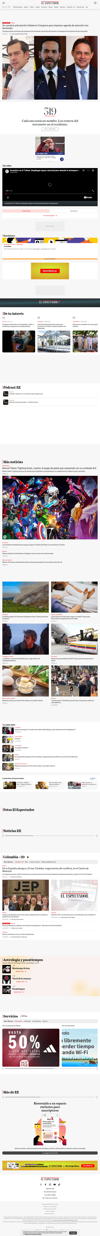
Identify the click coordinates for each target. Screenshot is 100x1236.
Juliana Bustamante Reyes (68, 917)
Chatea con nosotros (51, 1198)
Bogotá (4, 551)
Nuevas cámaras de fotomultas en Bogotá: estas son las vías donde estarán (27, 553)
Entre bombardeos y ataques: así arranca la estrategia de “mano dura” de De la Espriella (32, 926)
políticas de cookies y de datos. (33, 1234)
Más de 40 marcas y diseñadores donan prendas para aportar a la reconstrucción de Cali (32, 562)
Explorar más (20, 971)
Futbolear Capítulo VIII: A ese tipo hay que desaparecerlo (26, 394)
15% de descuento (68, 1026)
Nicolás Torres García (17, 919)
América (53, 698)
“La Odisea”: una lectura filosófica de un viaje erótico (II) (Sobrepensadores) (21, 660)
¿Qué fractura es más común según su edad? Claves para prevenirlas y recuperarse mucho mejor (70, 618)
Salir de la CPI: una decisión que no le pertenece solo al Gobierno (73, 915)
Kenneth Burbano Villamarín (19, 937)
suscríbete (44, 249)
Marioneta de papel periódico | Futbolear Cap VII (23, 402)
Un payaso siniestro (21, 748)
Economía (5, 542)
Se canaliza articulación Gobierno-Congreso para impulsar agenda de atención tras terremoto (45, 27)
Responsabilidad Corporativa (50, 1204)
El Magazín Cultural (7, 656)
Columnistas (18, 745)
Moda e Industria (7, 560)
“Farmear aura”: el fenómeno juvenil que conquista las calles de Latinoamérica (72, 702)
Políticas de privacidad (50, 1209)
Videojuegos (5, 465)
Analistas (53, 912)
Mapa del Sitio (50, 1189)
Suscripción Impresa (50, 1192)
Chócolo (17, 739)
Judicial (13, 923)
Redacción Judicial (17, 928)
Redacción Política (16, 877)
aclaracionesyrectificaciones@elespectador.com (65, 1220)
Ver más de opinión (48, 215)
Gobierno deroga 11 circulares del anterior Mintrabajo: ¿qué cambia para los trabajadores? (45, 730)
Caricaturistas (18, 736)
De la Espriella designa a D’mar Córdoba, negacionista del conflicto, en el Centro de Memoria (46, 757)
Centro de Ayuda (50, 1211)
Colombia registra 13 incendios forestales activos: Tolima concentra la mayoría (25, 618)
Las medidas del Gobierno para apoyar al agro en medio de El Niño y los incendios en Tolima (33, 545)
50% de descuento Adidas (11, 1026)
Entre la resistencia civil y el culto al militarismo (18, 934)
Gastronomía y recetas (8, 698)
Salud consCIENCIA (56, 614)
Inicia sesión (36, 249)
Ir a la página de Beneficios (50, 1153)
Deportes (11, 400)
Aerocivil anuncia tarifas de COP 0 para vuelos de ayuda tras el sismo (72, 660)
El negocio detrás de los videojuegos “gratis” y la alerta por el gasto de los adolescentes (18, 325)
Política (13, 23)
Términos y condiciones (50, 1206)
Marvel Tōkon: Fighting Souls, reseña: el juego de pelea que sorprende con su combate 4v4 (49, 468)
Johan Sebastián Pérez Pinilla (19, 34)
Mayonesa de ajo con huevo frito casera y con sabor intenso (22, 701)
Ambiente (5, 614)
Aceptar (73, 1233)
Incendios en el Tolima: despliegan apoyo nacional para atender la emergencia (31, 203)
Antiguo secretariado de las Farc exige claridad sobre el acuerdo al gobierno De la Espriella (25, 916)
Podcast (11, 392)
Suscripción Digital (50, 1195)
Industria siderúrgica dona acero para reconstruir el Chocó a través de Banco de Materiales (52, 326)
